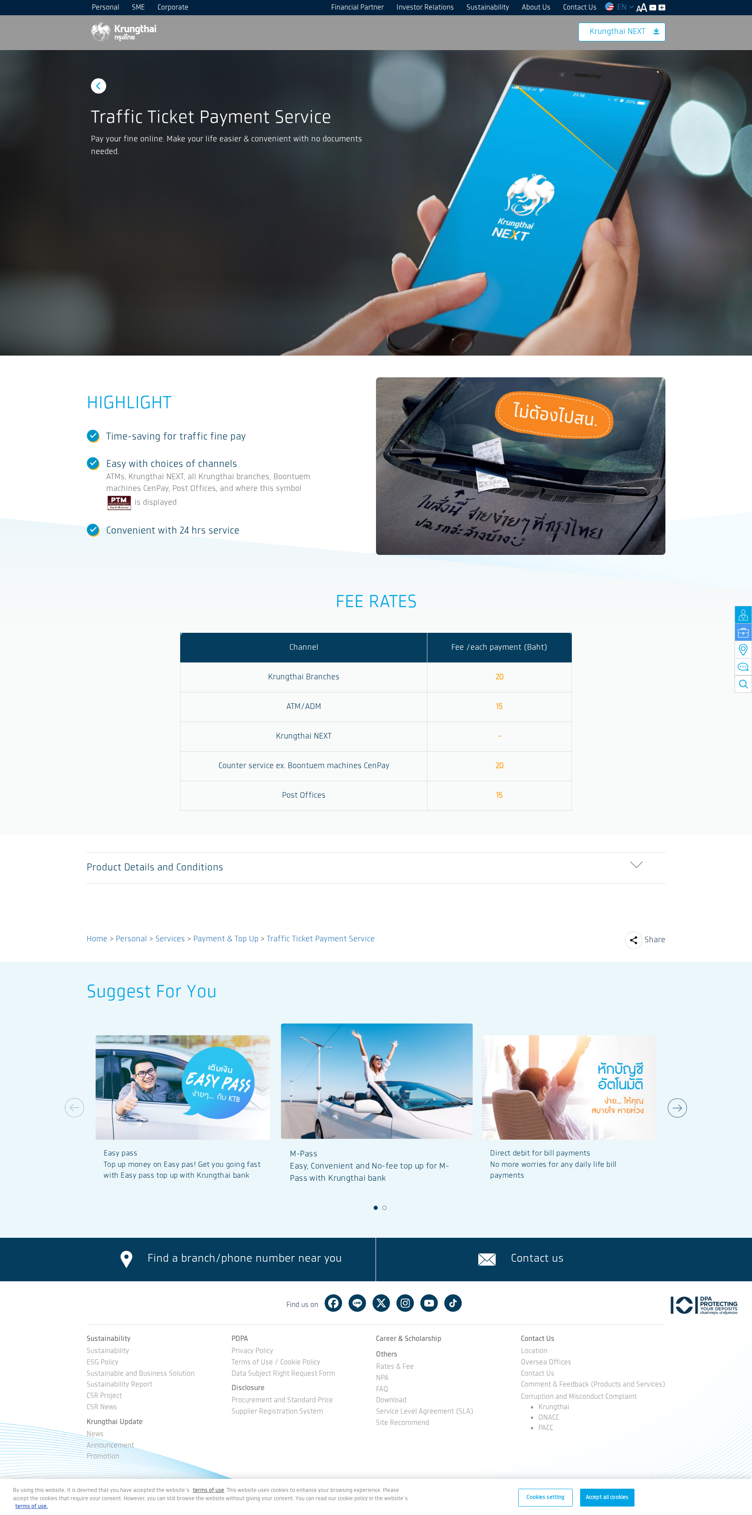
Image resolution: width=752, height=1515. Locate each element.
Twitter (381, 1303)
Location (534, 1351)
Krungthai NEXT (617, 31)
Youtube (429, 1303)
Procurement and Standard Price (282, 1400)
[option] (376, 203)
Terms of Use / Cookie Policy (276, 1362)
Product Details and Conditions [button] (155, 867)
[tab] (376, 868)
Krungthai (553, 1407)
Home (97, 939)
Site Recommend (402, 1423)
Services (170, 939)
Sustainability (488, 8)
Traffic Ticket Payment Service (321, 939)
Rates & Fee (395, 1367)
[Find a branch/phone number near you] (126, 1259)
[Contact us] (487, 1259)
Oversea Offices (546, 1362)
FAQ (382, 1389)
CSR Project (104, 1396)
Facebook (333, 1303)
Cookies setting (545, 1497)
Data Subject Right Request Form (283, 1374)
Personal (105, 8)
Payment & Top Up (225, 939)
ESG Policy (102, 1362)
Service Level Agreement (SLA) (424, 1412)
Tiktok (453, 1303)
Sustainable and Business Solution (141, 1374)
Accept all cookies (607, 1497)
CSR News (102, 1407)
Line (357, 1303)
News (95, 1434)
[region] (376, 1497)
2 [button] (385, 1208)
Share (655, 940)
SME (138, 8)
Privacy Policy (252, 1351)
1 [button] (376, 1208)
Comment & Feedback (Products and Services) (593, 1385)
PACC (545, 1428)
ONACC (548, 1418)
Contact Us (580, 8)
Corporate (173, 8)
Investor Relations (425, 8)
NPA (382, 1378)
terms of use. (31, 1506)
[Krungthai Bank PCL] (123, 31)
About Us (536, 8)
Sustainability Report (119, 1385)
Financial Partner (357, 8)
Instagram (405, 1303)
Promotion (103, 1456)
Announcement (110, 1446)
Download (391, 1400)
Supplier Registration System (277, 1412)
